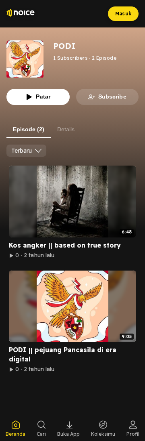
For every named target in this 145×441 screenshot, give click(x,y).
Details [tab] (66, 129)
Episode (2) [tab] (28, 129)
